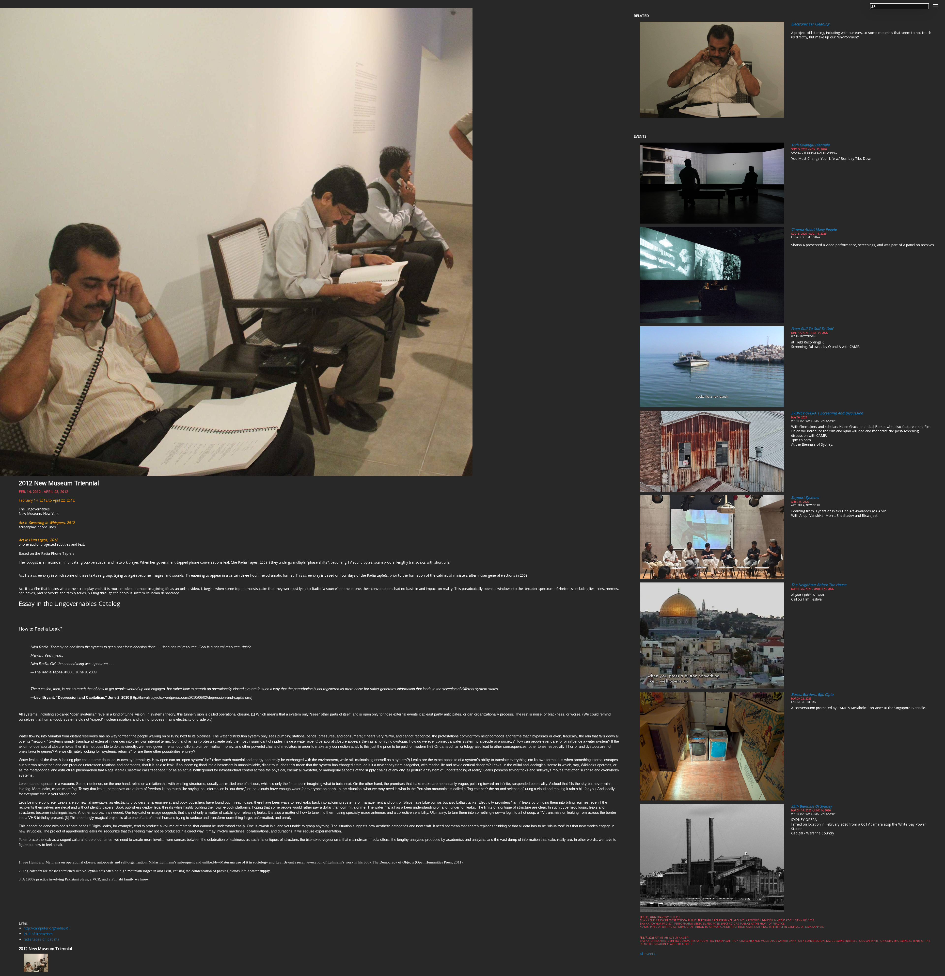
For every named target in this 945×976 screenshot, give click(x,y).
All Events (647, 953)
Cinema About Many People (814, 229)
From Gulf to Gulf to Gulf (812, 328)
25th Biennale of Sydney (811, 806)
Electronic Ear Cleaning (810, 24)
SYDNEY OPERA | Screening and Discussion (827, 413)
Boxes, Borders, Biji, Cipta (812, 694)
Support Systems (805, 497)
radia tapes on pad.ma (41, 939)
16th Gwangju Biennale (810, 145)
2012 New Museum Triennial (59, 483)
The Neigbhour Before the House (818, 584)
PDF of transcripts (38, 933)
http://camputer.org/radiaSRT (47, 928)
